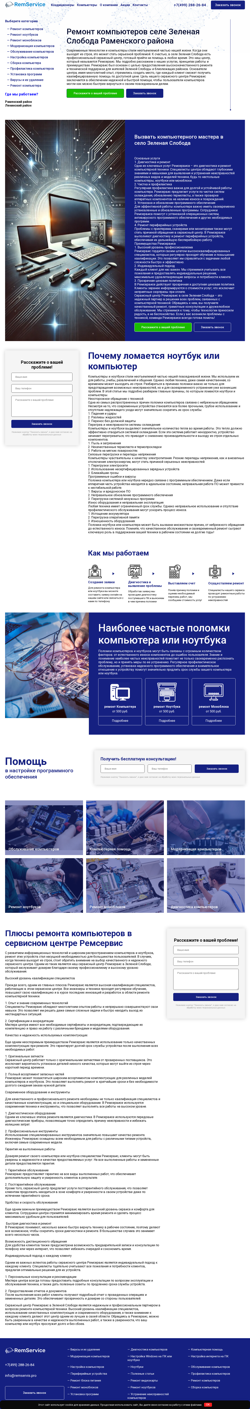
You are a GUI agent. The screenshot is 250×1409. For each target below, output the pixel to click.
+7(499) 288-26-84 (190, 5)
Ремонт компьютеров (26, 29)
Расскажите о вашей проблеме (95, 93)
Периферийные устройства (89, 1373)
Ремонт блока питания (86, 1380)
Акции (125, 5)
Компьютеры (87, 5)
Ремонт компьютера (25, 85)
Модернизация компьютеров (32, 46)
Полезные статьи (142, 1373)
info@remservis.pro (21, 1375)
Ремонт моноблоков (25, 40)
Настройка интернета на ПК (210, 1356)
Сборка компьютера (25, 63)
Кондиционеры (62, 5)
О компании (109, 5)
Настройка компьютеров (29, 57)
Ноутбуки (137, 1367)
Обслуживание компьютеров (32, 51)
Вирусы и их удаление (26, 80)
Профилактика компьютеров (32, 68)
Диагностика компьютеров (149, 1349)
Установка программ (26, 74)
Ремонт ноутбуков (24, 34)
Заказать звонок (228, 5)
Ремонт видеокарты (144, 1380)
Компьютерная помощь (207, 1349)
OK (208, 1404)
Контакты (140, 5)
